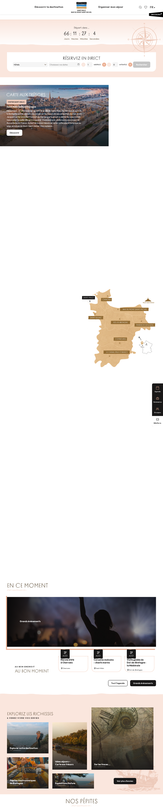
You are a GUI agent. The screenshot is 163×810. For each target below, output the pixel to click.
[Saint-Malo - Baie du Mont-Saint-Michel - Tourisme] (81, 7)
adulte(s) (97, 64)
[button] (140, 7)
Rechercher (141, 64)
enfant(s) (123, 64)
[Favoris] (146, 7)
